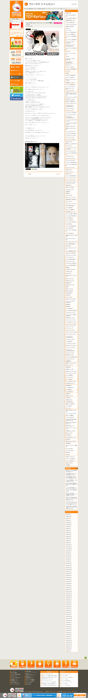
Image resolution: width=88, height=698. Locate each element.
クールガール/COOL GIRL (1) (71, 215)
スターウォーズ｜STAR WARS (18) (70, 59)
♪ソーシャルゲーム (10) (70, 86)
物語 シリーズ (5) (69, 432)
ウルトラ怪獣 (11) (69, 379)
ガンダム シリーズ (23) (70, 339)
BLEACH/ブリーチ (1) (70, 284)
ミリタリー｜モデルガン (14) (71, 24)
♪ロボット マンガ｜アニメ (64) (71, 332)
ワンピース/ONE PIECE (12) (71, 265)
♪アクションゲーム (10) (70, 160)
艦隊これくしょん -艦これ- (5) (71, 143)
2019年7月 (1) (68, 518)
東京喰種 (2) (68, 306)
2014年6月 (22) (69, 628)
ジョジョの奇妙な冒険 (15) (71, 259)
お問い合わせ (28, 684)
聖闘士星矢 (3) (68, 282)
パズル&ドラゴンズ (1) (70, 90)
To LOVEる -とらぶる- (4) (70, 269)
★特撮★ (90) (68, 367)
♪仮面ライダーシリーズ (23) (71, 371)
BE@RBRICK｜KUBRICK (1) (71, 199)
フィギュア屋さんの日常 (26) (71, 18)
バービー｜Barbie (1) (70, 233)
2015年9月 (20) (69, 597)
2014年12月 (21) (69, 616)
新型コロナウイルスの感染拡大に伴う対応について (71, 471)
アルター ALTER (64, 675)
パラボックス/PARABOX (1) (71, 225)
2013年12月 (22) (69, 640)
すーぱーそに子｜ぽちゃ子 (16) (71, 239)
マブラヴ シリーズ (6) (70, 108)
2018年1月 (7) (68, 542)
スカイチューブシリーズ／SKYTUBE (49, 682)
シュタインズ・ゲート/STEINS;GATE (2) (69, 106)
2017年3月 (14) (69, 563)
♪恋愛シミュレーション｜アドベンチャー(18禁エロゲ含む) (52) (71, 94)
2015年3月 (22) (69, 610)
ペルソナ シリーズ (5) (70, 137)
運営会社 (47, 691)
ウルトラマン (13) (69, 377)
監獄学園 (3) (68, 304)
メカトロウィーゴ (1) (70, 189)
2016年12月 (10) (69, 569)
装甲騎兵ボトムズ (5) (70, 354)
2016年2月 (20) (69, 587)
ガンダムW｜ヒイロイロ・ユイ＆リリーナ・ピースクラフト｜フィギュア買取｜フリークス (71, 503)
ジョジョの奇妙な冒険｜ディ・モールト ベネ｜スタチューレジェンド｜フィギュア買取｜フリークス (71, 489)
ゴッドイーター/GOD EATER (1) (71, 165)
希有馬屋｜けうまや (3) (70, 82)
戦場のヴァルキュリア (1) (70, 126)
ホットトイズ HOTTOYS (65, 685)
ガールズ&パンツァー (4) (70, 312)
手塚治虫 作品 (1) (69, 292)
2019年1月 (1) (68, 520)
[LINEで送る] (34, 29)
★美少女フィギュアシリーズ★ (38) (71, 236)
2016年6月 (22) (69, 579)
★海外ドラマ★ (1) (69, 462)
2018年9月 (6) (68, 526)
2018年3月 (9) (68, 538)
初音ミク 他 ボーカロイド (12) (71, 241)
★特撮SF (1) (68, 393)
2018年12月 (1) (69, 522)
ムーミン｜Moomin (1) (70, 460)
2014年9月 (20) (69, 622)
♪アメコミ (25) (68, 30)
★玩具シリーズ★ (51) (70, 187)
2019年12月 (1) (69, 516)
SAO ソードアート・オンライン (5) (71, 428)
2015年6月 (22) (69, 603)
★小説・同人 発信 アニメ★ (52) (71, 411)
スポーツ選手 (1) (69, 405)
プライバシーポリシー (67, 691)
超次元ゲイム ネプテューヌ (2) (71, 129)
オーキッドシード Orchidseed (66, 677)
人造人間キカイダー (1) (70, 383)
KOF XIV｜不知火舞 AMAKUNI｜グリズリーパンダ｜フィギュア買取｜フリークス (71, 498)
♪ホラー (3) (68, 51)
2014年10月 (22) (69, 620)
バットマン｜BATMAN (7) (70, 34)
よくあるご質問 (29, 682)
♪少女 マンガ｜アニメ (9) (70, 325)
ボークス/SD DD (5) (69, 228)
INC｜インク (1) (69, 201)
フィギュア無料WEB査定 (15, 674)
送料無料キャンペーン (30, 676)
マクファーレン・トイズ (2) (71, 203)
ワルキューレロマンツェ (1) (71, 103)
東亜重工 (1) (68, 193)
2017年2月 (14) (69, 565)
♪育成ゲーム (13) (69, 141)
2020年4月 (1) (68, 514)
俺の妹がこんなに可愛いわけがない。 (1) (71, 423)
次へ (57, 173)
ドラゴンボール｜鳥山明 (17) (71, 263)
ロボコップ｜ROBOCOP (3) (71, 32)
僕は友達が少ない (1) (70, 425)
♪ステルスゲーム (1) (69, 156)
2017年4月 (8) (68, 561)
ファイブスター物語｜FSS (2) (71, 356)
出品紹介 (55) (68, 12)
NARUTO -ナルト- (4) (70, 280)
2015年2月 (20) (69, 612)
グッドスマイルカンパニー (66, 674)
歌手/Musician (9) (69, 399)
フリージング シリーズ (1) (71, 319)
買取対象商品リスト (29, 677)
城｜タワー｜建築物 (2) (70, 209)
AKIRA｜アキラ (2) (69, 288)
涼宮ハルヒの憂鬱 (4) (70, 415)
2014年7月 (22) (69, 626)
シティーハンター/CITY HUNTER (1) (70, 302)
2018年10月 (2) (69, 524)
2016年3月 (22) (69, 585)
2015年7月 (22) (69, 601)
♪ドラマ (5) (68, 71)
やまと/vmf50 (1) (69, 223)
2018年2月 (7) (68, 540)
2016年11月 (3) (69, 571)
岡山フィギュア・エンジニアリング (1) (71, 80)
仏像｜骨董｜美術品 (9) (70, 205)
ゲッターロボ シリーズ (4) (71, 334)
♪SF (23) (67, 56)
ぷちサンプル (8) (69, 195)
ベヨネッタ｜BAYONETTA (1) (71, 162)
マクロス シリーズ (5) (70, 352)
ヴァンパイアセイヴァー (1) (71, 177)
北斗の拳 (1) (68, 295)
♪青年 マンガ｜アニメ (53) (71, 299)
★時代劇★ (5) (68, 443)
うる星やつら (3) (69, 271)
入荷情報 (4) (68, 464)
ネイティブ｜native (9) (70, 77)
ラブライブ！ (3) (69, 145)
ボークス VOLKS (64, 683)
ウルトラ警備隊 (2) (69, 375)
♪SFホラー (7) (68, 64)
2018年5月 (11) (69, 534)
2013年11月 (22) (69, 642)
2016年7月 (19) (69, 577)
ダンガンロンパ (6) (69, 171)
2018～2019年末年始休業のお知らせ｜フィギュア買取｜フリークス (71, 484)
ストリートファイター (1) (70, 179)
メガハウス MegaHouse (65, 680)
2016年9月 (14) (69, 573)
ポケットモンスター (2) (70, 131)
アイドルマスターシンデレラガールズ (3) (71, 148)
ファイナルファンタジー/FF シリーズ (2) (71, 120)
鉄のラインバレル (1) (70, 278)
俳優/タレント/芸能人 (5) (70, 403)
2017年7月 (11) (69, 554)
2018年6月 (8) (68, 532)
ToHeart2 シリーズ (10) (70, 99)
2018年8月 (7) (68, 528)
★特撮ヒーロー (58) (69, 369)
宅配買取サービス (14, 679)
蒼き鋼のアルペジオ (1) (70, 317)
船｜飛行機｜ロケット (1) (70, 211)
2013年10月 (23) (69, 644)
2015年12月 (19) (69, 591)
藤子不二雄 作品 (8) (69, 290)
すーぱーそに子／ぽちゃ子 (47, 674)
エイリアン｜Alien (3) (70, 66)
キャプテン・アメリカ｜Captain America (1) (70, 45)
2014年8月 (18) (69, 624)
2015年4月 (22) (69, 608)
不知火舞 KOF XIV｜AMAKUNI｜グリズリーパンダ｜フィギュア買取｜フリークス (71, 507)
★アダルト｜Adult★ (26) (70, 75)
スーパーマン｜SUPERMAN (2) (71, 37)
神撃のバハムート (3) (70, 88)
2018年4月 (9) (68, 536)
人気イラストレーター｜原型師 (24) (71, 446)
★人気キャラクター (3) (70, 456)
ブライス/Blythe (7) (69, 217)
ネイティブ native (64, 678)
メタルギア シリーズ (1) (70, 158)
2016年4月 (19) (69, 583)
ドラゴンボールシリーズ (46, 680)
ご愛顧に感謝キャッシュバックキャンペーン (31, 672)
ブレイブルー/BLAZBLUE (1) (71, 175)
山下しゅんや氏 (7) (69, 448)
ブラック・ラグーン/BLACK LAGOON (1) (71, 315)
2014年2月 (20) (69, 636)
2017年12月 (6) (69, 544)
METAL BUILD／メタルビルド (47, 678)
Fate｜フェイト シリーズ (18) (71, 96)
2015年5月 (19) (69, 606)
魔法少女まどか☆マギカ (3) (71, 441)
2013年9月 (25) (69, 646)
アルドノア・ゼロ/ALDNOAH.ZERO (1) (70, 350)
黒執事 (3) (68, 267)
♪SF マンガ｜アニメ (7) (70, 358)
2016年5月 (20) (69, 581)
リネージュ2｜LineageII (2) (71, 133)
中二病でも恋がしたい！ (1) (71, 437)
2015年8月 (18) (69, 599)
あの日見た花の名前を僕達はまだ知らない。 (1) (71, 420)
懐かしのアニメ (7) (69, 365)
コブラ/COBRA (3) (69, 308)
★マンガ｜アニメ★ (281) (70, 253)
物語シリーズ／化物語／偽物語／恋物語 (49, 675)
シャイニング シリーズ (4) (71, 114)
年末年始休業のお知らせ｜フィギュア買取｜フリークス (71, 474)
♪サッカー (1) (68, 407)
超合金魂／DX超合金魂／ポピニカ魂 (49, 677)
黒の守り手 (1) (68, 245)
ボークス (31, 79)
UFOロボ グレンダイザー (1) (71, 345)
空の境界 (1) (68, 439)
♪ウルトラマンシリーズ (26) (71, 373)
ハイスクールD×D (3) (70, 417)
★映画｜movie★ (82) (70, 26)
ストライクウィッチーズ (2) (71, 323)
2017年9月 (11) (69, 550)
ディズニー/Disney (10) (70, 22)
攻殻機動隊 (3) (68, 360)
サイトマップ (75, 691)
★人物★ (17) (68, 397)
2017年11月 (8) (69, 546)
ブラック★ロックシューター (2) (71, 248)
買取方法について (14, 676)
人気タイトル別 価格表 (30, 679)
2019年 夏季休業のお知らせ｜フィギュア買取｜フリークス (71, 477)
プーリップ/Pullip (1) (69, 219)
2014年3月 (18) (69, 634)
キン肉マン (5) (68, 273)
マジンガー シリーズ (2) (70, 347)
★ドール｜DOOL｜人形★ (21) (71, 213)
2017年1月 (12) (69, 567)
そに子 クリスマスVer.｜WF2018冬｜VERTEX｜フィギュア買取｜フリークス (71, 494)
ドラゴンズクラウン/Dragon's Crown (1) (71, 123)
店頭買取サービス (14, 680)
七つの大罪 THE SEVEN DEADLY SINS (49, 685)
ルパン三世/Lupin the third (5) (71, 310)
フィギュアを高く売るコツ (16, 677)
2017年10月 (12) (69, 548)
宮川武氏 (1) (68, 452)
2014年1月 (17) (69, 638)
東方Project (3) (68, 185)
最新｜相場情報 (14, 672)
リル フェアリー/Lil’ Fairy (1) (71, 221)
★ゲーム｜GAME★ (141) (70, 84)
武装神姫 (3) (68, 191)
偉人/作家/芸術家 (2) (69, 401)
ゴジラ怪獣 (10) (69, 389)
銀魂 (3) (67, 286)
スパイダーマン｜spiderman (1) (71, 49)
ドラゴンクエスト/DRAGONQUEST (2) (70, 117)
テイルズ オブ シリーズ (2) (71, 135)
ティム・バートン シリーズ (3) (71, 54)
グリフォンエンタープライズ (66, 682)
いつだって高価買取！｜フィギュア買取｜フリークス (71, 481)
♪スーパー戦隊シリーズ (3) (71, 381)
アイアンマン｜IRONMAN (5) (71, 39)
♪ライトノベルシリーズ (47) (71, 413)
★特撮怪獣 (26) (69, 385)
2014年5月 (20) (69, 630)
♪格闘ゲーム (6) (69, 173)
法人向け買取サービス (15, 682)
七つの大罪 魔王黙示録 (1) (70, 243)
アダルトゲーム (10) (69, 110)
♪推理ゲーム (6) (69, 169)
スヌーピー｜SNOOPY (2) (70, 458)
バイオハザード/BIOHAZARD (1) (71, 153)
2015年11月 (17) (69, 593)
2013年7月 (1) (68, 650)
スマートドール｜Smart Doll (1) (71, 231)
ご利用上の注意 (60, 691)
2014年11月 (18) (69, 618)
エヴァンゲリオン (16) (70, 261)
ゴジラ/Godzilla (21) (69, 387)
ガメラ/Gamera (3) (69, 391)
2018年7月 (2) (68, 530)
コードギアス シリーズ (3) (71, 343)
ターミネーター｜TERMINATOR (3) (69, 62)
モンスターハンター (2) (70, 167)
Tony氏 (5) (68, 454)
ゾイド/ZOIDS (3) (69, 341)
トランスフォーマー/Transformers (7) (69, 337)
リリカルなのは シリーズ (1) (71, 321)
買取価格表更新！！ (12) (70, 20)
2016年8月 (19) (69, 575)
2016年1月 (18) (69, 589)
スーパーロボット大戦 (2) (70, 139)
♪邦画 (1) (67, 73)
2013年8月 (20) (69, 648)
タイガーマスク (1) (69, 257)
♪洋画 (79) (68, 28)
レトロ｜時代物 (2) (69, 207)
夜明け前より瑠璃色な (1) (70, 101)
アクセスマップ (53, 691)
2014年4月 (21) (69, 632)
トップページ (13, 671)
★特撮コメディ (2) (69, 395)
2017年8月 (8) (68, 552)
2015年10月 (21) (69, 595)
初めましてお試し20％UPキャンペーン (31, 674)
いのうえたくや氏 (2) (70, 450)
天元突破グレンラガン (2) (70, 430)
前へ (30, 173)
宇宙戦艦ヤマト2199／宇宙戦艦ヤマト (49, 683)
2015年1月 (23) (69, 614)
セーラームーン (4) (69, 327)
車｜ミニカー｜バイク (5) (70, 197)
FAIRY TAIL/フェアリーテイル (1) (71, 276)
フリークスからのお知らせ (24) (71, 16)
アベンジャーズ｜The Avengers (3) (70, 42)
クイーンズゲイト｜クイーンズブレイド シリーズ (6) (71, 182)
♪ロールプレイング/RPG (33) (71, 112)
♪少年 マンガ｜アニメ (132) (71, 255)
